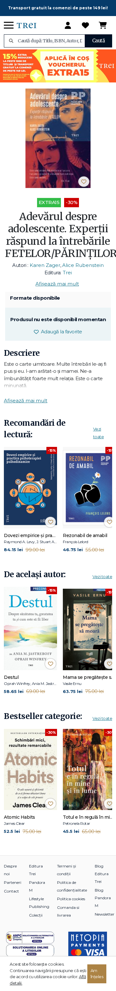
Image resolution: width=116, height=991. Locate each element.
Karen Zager (45, 265)
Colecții (36, 915)
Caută (98, 41)
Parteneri (12, 882)
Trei (67, 272)
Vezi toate (102, 576)
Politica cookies (71, 898)
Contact (11, 891)
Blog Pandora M (103, 898)
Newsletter (104, 914)
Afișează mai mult (57, 284)
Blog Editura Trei (102, 874)
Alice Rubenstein (83, 265)
